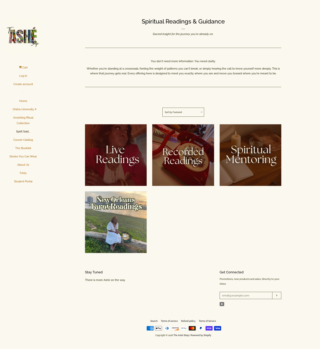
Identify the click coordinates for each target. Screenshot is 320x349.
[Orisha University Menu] (35, 109)
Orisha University (23, 109)
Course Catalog (23, 139)
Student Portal (23, 181)
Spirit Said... (23, 131)
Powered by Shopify (201, 335)
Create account (23, 84)
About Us (23, 164)
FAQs (23, 173)
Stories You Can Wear (23, 156)
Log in (23, 75)
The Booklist (23, 148)
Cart (25, 67)
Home (23, 101)
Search (154, 321)
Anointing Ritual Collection (23, 120)
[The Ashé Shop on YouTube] (222, 305)
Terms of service (169, 321)
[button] (109, 154)
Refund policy (188, 321)
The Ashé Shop (181, 335)
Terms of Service (207, 321)
